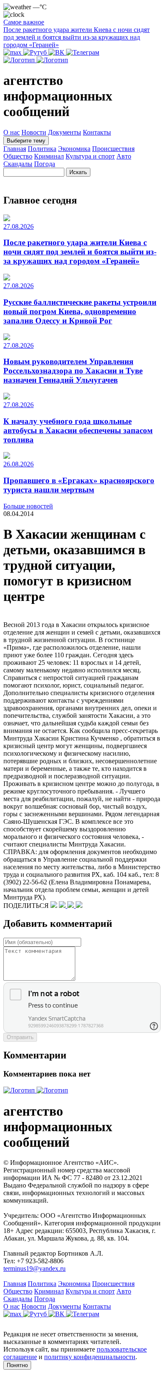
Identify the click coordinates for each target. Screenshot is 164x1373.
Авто (123, 156)
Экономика (74, 148)
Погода (44, 163)
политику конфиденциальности (89, 1356)
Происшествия (113, 148)
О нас (11, 132)
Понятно (17, 1365)
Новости (33, 132)
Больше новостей (28, 506)
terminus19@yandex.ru (34, 1268)
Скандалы (17, 163)
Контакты (97, 132)
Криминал (49, 156)
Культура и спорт (90, 156)
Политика (42, 148)
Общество (17, 156)
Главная (14, 148)
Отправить (20, 1037)
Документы (64, 132)
